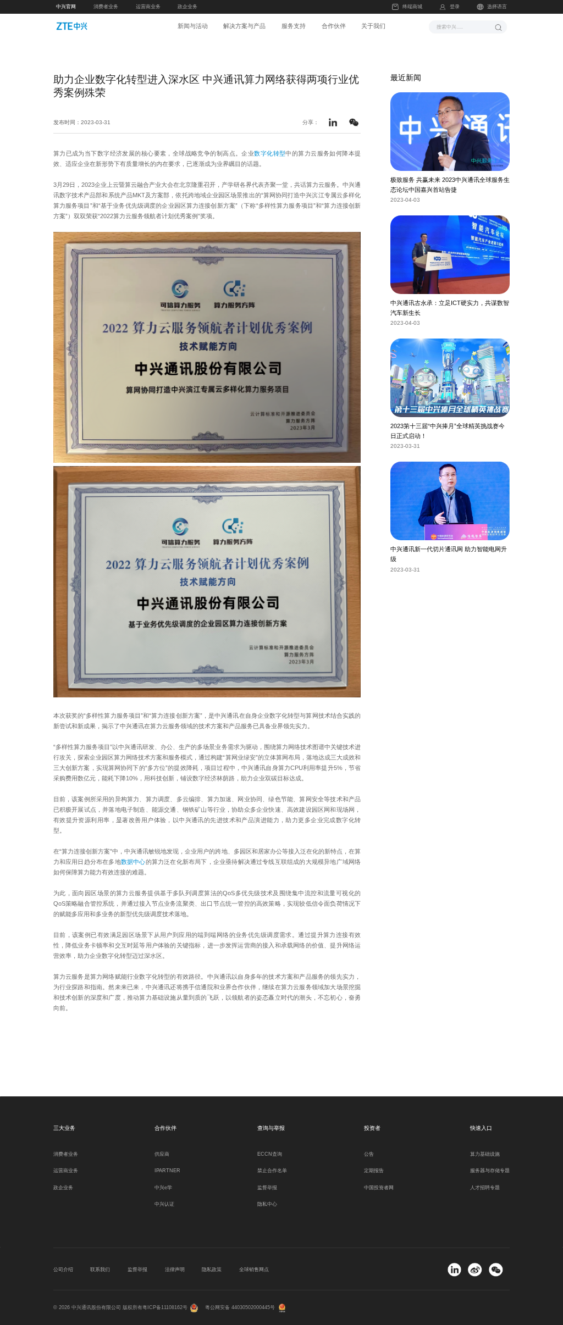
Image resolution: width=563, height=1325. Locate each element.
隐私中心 (267, 1204)
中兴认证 (164, 1204)
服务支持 (294, 26)
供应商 (161, 1154)
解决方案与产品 (244, 26)
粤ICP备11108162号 (164, 1307)
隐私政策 (212, 1269)
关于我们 (373, 26)
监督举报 (267, 1187)
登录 (454, 6)
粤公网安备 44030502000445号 (240, 1307)
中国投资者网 (379, 1187)
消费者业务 (105, 6)
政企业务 (187, 6)
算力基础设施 (485, 1154)
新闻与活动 (193, 26)
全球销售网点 (254, 1269)
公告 (369, 1154)
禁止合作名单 (272, 1170)
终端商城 (412, 6)
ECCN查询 (269, 1154)
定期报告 (374, 1170)
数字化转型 (269, 153)
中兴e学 (163, 1187)
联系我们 (100, 1269)
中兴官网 (66, 6)
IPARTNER (167, 1170)
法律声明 (175, 1269)
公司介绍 (63, 1269)
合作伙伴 (334, 26)
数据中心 (133, 861)
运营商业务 (148, 6)
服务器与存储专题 (490, 1170)
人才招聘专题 (485, 1187)
